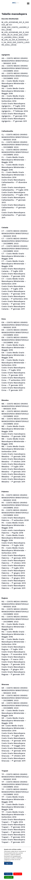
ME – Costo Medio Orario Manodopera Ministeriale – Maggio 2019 (14, 428)
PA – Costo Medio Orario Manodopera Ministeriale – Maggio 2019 (14, 525)
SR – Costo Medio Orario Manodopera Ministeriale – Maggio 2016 (14, 720)
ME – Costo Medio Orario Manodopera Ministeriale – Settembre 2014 (14, 449)
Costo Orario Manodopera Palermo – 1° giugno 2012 (13, 576)
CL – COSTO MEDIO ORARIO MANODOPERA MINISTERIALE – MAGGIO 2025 (15, 137)
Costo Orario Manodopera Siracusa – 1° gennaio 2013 (14, 739)
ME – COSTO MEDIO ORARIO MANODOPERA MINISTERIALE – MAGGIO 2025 (15, 406)
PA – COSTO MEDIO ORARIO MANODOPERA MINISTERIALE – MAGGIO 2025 (15, 497)
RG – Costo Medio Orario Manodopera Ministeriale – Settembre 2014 (14, 641)
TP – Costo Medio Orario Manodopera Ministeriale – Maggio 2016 (14, 807)
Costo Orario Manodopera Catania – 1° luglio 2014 (13, 287)
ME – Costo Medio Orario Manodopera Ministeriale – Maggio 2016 (14, 441)
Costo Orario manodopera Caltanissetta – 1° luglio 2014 (15, 188)
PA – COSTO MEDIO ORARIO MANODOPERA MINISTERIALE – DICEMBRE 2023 (15, 505)
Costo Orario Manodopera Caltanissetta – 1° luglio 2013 (15, 193)
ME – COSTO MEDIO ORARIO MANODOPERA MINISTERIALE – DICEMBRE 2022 (15, 421)
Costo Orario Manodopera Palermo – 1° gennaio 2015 (14, 556)
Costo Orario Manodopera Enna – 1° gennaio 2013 (13, 374)
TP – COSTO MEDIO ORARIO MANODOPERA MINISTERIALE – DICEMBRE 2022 (15, 791)
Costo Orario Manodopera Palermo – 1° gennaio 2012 (14, 581)
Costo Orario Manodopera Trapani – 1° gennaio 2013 (13, 830)
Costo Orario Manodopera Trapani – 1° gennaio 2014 (13, 825)
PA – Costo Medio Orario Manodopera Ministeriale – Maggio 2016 (14, 537)
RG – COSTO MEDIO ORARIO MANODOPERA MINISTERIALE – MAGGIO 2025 (15, 604)
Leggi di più (8, 863)
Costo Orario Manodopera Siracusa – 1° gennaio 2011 (13, 759)
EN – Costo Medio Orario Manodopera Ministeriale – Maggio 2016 (14, 355)
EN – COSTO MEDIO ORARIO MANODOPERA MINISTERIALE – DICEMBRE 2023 (15, 332)
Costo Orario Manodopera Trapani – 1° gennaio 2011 (13, 840)
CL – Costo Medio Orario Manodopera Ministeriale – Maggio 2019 (14, 159)
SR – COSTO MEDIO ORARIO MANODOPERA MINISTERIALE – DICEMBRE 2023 (15, 698)
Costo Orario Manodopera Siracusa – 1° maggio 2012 (13, 744)
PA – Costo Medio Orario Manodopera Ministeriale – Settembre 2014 (14, 550)
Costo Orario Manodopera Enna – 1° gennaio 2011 (13, 389)
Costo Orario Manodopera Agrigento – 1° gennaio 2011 (14, 119)
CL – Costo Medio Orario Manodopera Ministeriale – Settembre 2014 (14, 174)
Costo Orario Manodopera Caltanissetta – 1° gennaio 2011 (14, 215)
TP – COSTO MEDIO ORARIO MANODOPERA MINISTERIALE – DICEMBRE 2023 (15, 784)
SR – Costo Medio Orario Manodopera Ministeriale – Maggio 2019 (14, 713)
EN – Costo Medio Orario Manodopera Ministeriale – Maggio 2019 (14, 347)
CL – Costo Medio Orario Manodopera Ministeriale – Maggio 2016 (14, 167)
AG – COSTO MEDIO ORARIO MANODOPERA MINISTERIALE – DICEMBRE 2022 (15, 75)
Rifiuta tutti (17, 874)
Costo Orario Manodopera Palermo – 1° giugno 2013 (13, 571)
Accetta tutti (8, 877)
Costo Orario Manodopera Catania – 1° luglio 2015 (13, 270)
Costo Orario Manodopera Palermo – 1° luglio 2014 (13, 566)
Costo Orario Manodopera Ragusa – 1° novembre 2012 (14, 653)
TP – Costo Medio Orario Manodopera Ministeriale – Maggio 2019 (14, 799)
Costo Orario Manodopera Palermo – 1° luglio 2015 (13, 544)
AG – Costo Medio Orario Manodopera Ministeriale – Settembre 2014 (14, 98)
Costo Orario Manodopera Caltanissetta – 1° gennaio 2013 (14, 200)
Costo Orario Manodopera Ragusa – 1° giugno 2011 (13, 668)
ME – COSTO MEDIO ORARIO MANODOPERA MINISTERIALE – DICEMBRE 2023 (15, 413)
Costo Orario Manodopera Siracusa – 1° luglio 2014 (13, 734)
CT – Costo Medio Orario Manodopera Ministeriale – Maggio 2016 (14, 263)
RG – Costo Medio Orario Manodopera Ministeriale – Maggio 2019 (14, 626)
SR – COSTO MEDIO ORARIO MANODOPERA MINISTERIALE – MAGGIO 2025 (15, 690)
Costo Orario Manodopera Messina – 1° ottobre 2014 (13, 460)
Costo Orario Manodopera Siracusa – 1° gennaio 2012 (14, 749)
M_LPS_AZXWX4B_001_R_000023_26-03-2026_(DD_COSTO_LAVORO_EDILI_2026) (15, 26)
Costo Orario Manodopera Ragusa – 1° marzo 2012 (13, 658)
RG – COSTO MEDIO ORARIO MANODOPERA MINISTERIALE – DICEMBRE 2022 (15, 619)
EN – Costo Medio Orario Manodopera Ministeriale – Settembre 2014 (14, 362)
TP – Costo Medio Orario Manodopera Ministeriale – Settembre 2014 (14, 814)
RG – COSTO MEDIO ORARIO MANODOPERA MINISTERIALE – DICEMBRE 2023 (15, 611)
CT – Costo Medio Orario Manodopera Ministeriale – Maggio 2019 (14, 256)
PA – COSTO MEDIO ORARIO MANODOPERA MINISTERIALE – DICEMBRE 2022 (15, 512)
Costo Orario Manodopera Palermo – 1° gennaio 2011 (13, 586)
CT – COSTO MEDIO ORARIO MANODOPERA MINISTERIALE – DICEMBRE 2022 (15, 248)
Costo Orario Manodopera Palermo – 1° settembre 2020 (15, 519)
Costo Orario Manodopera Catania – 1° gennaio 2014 (13, 292)
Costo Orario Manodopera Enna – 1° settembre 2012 (13, 379)
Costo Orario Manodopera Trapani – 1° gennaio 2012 (13, 836)
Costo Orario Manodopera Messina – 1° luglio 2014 (13, 465)
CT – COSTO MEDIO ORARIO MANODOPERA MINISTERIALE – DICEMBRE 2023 (15, 241)
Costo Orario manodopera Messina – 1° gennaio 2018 (13, 435)
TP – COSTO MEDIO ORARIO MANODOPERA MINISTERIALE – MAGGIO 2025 (15, 776)
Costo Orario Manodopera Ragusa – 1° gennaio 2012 (13, 663)
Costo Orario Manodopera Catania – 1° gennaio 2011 (13, 307)
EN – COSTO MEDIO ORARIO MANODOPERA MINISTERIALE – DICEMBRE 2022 (15, 340)
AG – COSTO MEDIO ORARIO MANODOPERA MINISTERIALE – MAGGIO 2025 (15, 60)
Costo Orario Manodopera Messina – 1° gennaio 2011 (13, 480)
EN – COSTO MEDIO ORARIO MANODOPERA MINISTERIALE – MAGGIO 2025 (15, 325)
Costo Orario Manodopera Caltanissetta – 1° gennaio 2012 (14, 207)
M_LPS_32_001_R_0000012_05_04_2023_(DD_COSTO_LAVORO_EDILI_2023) (15, 42)
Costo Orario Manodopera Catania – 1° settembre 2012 (15, 297)
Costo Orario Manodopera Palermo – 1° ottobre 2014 (14, 561)
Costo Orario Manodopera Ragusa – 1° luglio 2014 (13, 648)
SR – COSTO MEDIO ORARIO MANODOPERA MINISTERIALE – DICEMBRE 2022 (15, 705)
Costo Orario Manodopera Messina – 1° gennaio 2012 (13, 475)
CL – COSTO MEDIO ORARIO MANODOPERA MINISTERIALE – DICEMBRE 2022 (15, 152)
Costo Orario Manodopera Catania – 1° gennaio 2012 (13, 302)
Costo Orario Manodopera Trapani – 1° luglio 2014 (13, 820)
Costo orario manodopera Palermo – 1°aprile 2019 (13, 531)
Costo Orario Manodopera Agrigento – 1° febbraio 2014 (15, 109)
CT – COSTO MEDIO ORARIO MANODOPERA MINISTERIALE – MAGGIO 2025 (15, 233)
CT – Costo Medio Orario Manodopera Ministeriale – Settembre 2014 (14, 281)
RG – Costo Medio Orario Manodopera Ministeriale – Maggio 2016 (14, 634)
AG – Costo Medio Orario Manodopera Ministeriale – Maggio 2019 (14, 83)
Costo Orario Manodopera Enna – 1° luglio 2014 (13, 369)
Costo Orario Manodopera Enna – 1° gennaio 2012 (13, 384)
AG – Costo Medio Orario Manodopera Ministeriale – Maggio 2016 (14, 91)
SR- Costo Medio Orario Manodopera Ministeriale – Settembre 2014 (14, 728)
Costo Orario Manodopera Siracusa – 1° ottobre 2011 (13, 754)
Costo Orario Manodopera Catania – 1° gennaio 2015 (13, 275)
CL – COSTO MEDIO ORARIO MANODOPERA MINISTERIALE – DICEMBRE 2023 (15, 144)
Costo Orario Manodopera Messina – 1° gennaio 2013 (13, 470)
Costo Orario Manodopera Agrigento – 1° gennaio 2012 (14, 114)
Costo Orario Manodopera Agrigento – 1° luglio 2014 (13, 104)
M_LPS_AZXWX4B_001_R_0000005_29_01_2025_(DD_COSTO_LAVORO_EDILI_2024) (15, 34)
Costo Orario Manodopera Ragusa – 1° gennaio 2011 (13, 673)
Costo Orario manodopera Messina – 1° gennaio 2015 (13, 455)
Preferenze (8, 874)
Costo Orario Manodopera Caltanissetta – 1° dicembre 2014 (14, 182)
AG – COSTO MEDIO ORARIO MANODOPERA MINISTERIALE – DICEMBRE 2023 (15, 68)
